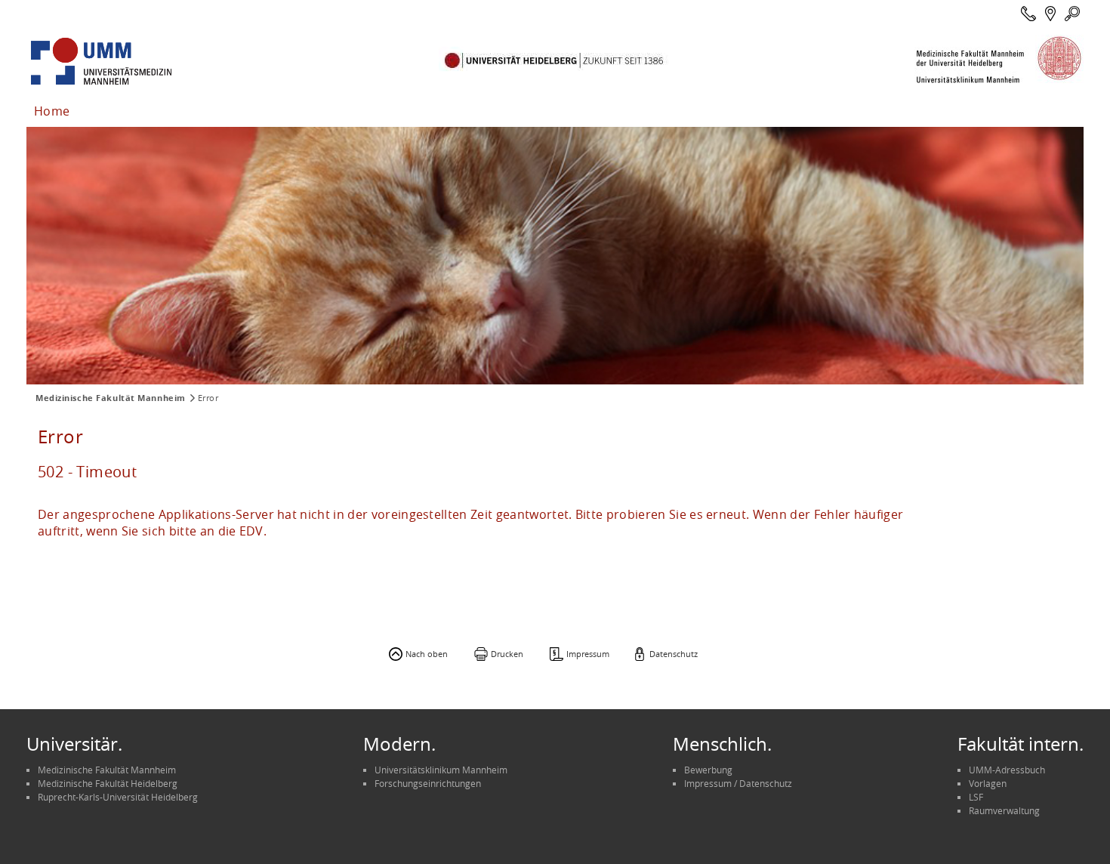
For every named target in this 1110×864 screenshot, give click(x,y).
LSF (976, 797)
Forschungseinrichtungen (428, 783)
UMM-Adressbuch (1007, 770)
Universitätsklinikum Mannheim (441, 770)
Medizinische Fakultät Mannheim (110, 398)
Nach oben (426, 653)
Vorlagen (988, 783)
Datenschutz (673, 653)
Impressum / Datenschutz (738, 783)
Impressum (587, 653)
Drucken (507, 653)
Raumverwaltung (1004, 810)
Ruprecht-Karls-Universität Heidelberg (118, 797)
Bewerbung (708, 770)
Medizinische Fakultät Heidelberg (107, 783)
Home (51, 111)
